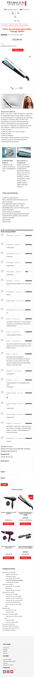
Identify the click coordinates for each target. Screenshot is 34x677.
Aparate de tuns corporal (13, 598)
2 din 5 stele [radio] (4, 457)
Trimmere (8, 612)
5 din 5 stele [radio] (12, 457)
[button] (30, 56)
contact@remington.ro (12, 9)
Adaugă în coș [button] (8, 524)
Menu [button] (18, 21)
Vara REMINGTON (7, 630)
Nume (3, 472)
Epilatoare (5, 608)
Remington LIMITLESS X (9, 626)
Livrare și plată (7, 659)
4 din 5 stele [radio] (9, 457)
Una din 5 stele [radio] (2, 457)
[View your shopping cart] (23, 13)
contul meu (12, 14)
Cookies (5, 649)
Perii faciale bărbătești (12, 602)
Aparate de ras (6, 584)
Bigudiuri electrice (11, 574)
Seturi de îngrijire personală (13, 604)
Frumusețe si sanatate (8, 614)
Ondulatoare (9, 576)
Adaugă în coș (18, 50)
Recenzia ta (5, 461)
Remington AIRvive (7, 624)
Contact (5, 653)
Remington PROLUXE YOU (9, 628)
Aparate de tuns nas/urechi (13, 600)
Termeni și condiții (8, 665)
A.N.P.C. (5, 651)
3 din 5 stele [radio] (7, 457)
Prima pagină (4, 24)
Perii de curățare (10, 622)
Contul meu (6, 647)
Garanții (5, 663)
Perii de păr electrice (11, 578)
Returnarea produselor (9, 661)
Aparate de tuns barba (12, 596)
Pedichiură (9, 620)
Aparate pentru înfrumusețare (14, 616)
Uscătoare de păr (11, 582)
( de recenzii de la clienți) (15, 34)
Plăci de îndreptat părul (13, 580)
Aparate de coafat (12, 24)
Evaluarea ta (5, 454)
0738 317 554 (26, 9)
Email (3, 478)
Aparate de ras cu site (12, 590)
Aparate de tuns (6, 592)
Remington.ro (17, 3)
